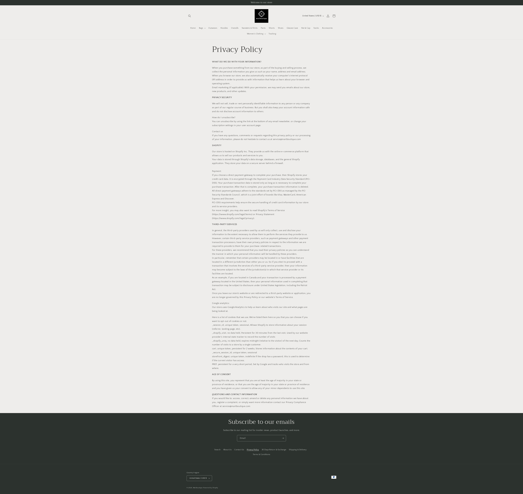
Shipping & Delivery (297, 450)
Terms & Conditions (261, 454)
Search (217, 450)
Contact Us (239, 450)
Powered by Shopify (210, 488)
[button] (190, 16)
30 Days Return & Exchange (274, 450)
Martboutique (198, 488)
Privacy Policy (253, 450)
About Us (227, 450)
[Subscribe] (283, 438)
